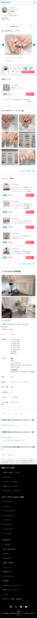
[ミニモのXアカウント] (16, 607)
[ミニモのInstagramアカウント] (11, 607)
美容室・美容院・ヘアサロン (12, 472)
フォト (17, 462)
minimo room (7, 558)
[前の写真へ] (3, 45)
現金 (12, 358)
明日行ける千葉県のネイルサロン (10, 437)
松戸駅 (29, 460)
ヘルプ (5, 594)
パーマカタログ (8, 515)
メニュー (22, 24)
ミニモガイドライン (9, 576)
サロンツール (7, 567)
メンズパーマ (7, 520)
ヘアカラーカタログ (9, 511)
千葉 (16, 460)
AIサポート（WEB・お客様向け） (13, 599)
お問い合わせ (15, 402)
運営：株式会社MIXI (9, 549)
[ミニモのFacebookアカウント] (21, 607)
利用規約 (6, 581)
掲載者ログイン (8, 572)
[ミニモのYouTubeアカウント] (26, 607)
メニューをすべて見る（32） (26, 264)
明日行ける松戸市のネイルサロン (10, 425)
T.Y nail (12, 462)
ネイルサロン (10, 460)
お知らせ (6, 553)
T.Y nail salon (5, 462)
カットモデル (7, 533)
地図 (26, 324)
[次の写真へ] (34, 45)
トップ (3, 460)
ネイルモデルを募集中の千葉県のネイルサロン (13, 440)
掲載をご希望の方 (8, 563)
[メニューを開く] (34, 2)
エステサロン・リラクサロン (12, 490)
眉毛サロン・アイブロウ (10, 486)
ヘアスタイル (7, 502)
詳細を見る (30, 101)
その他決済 (14, 370)
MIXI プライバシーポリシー (11, 590)
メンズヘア (6, 506)
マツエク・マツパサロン (10, 481)
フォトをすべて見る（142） (27, 171)
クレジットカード (16, 363)
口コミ (31, 24)
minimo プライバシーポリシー (12, 585)
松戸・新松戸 (22, 460)
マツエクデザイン (8, 529)
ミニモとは (6, 544)
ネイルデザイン (10, 61)
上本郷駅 (9, 455)
